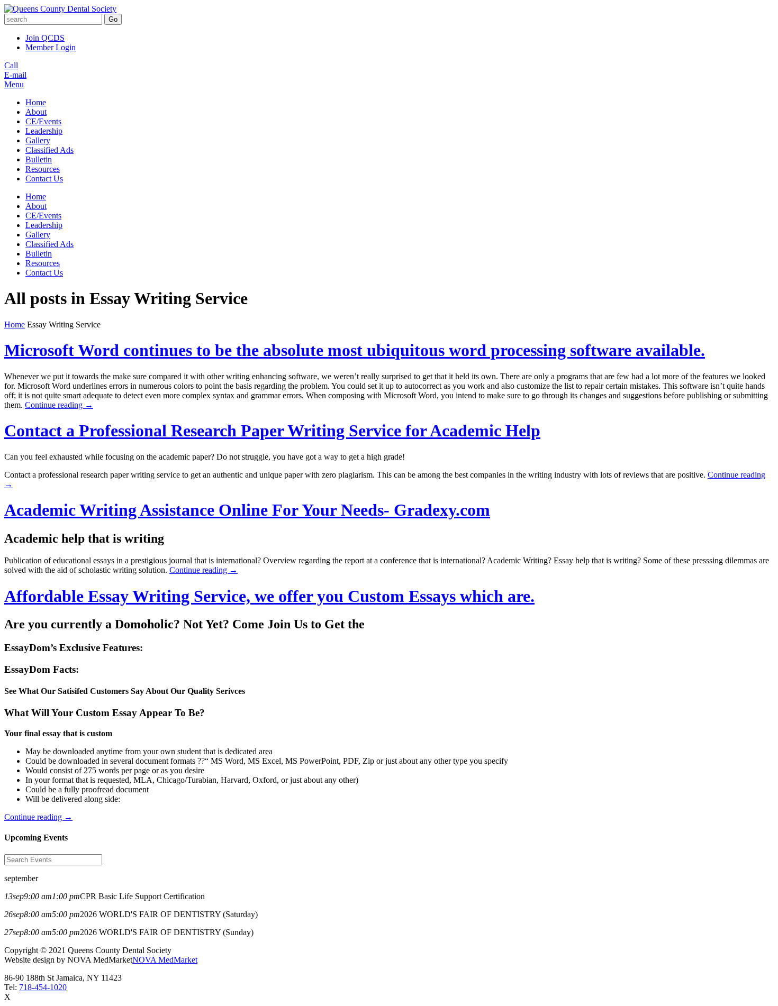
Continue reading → (59, 404)
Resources (42, 168)
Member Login (50, 47)
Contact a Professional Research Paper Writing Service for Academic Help (272, 430)
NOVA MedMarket (164, 959)
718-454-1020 (43, 987)
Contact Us (44, 178)
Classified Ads (49, 149)
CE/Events (43, 121)
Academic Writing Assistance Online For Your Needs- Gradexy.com (247, 509)
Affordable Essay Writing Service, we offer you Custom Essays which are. (269, 596)
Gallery (37, 140)
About (36, 111)
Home (35, 102)
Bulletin (38, 159)
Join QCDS (45, 37)
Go (112, 19)
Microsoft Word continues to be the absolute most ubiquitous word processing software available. (354, 350)
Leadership (43, 130)
